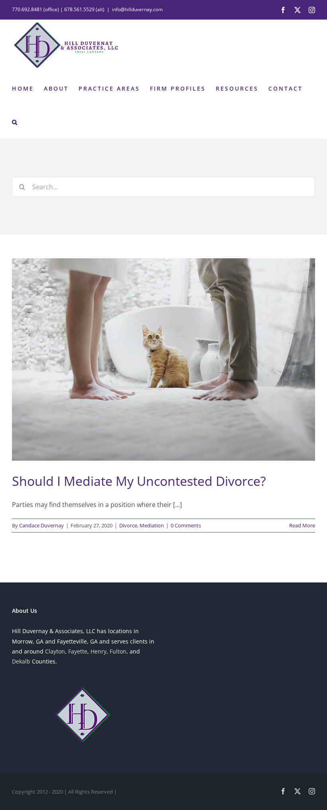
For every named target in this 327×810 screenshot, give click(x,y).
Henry (98, 651)
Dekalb (21, 661)
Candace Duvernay (41, 525)
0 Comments (186, 525)
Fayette (77, 651)
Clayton (55, 651)
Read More (302, 525)
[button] (15, 121)
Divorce (128, 525)
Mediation (152, 525)
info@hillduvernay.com (137, 9)
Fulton (118, 651)
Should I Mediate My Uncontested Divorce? (139, 480)
